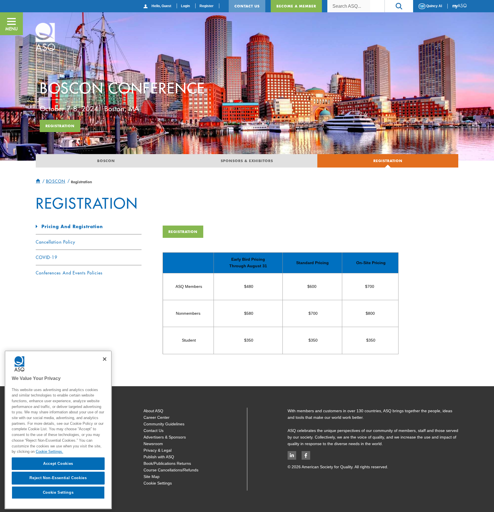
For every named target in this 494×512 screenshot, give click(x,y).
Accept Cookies (58, 463)
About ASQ (153, 411)
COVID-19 (46, 257)
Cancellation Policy (55, 242)
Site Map (152, 476)
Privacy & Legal (158, 450)
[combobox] (348, 6)
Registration (60, 125)
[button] (399, 6)
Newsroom (153, 443)
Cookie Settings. (49, 451)
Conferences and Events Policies (69, 273)
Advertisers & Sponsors (165, 437)
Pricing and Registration (72, 226)
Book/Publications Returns (167, 463)
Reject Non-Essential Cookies (58, 478)
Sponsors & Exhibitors (247, 160)
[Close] (104, 359)
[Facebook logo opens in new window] (306, 455)
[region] (58, 429)
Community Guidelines (164, 424)
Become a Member (296, 6)
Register (207, 6)
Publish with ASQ (159, 457)
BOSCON (106, 160)
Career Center (157, 417)
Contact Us (247, 6)
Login (185, 6)
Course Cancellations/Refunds (171, 470)
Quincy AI (433, 6)
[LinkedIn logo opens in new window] (292, 455)
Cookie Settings (158, 483)
